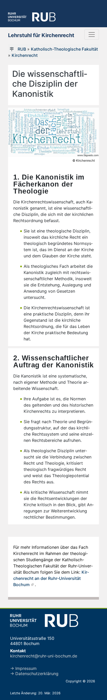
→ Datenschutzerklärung (34, 673)
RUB (22, 49)
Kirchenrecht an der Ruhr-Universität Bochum (51, 578)
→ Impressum (23, 668)
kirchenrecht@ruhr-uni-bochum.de (43, 655)
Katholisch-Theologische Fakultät (64, 49)
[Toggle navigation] (91, 34)
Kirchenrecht (25, 55)
